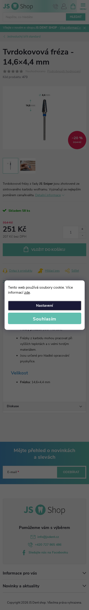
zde (27, 292)
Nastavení (44, 305)
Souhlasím (44, 319)
